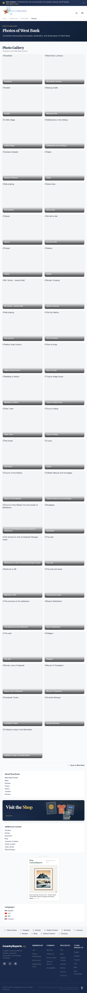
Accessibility (50, 968)
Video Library (9, 847)
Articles (7, 833)
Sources (63, 972)
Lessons (80, 930)
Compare (26, 930)
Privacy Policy (51, 958)
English (76, 952)
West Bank (24, 18)
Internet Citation (49, 933)
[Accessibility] (82, 988)
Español (10, 910)
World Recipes (10, 850)
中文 (9, 913)
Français (11, 919)
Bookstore (8, 836)
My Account (36, 960)
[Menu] (82, 13)
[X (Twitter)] (10, 964)
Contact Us (50, 954)
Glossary (64, 933)
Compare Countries (11, 841)
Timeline (8, 791)
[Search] (77, 13)
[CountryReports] (15, 10)
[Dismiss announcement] (83, 3)
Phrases (7, 794)
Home (5, 18)
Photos (7, 786)
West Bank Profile (11, 778)
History (7, 789)
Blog (6, 838)
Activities (8, 830)
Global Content (10, 844)
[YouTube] (15, 964)
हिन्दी (9, 916)
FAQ (61, 950)
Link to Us (63, 975)
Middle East (14, 18)
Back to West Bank (77, 765)
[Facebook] (4, 964)
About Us (49, 950)
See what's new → (13, 4)
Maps (7, 780)
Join (33, 950)
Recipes (8, 783)
